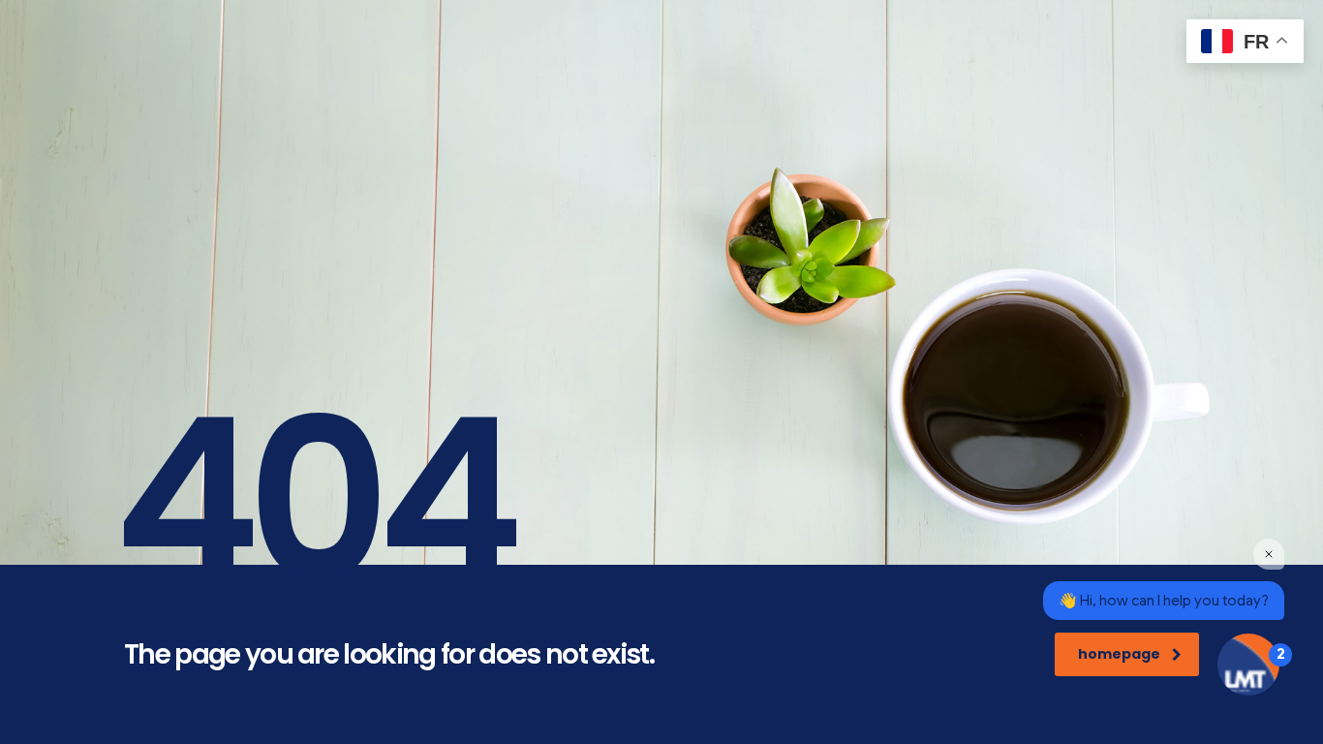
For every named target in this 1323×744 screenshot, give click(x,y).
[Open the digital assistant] (1248, 665)
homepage (1119, 654)
